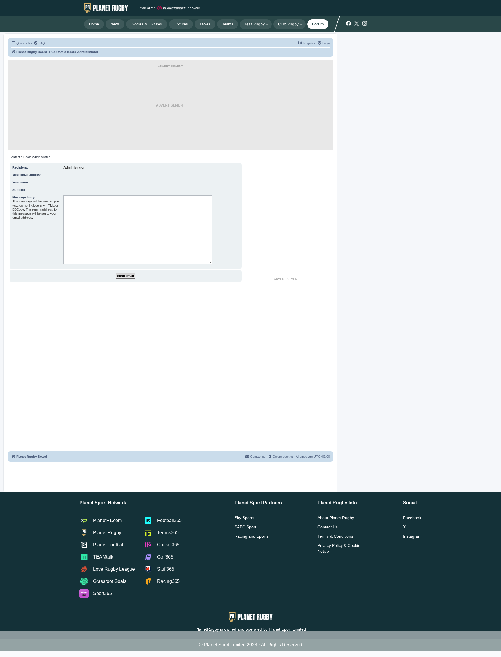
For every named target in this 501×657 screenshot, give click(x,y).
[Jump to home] (106, 8)
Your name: (21, 182)
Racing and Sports (251, 536)
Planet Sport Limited (287, 629)
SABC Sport (245, 527)
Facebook (412, 517)
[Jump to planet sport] (171, 8)
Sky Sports (244, 517)
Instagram (412, 536)
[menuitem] (39, 43)
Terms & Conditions (335, 536)
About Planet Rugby (335, 517)
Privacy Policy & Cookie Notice (338, 548)
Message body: (24, 197)
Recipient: (20, 167)
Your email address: (27, 174)
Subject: (18, 189)
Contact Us (327, 527)
